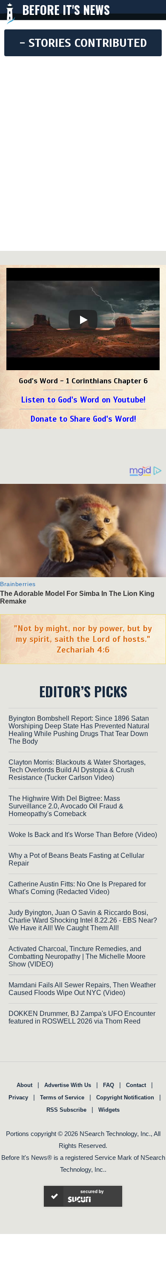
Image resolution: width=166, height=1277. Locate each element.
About (24, 1085)
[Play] (83, 320)
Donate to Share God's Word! (83, 419)
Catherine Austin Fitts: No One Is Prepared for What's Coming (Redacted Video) (77, 887)
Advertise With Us (67, 1085)
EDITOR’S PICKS (83, 691)
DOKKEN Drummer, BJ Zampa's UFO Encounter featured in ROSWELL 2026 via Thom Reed (82, 1017)
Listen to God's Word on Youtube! (83, 400)
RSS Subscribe (66, 1110)
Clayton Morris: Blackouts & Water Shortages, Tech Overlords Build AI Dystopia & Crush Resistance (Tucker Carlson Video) (77, 770)
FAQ (108, 1085)
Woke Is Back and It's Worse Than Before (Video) (83, 834)
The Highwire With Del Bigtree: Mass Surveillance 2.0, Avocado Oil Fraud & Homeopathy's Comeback (66, 806)
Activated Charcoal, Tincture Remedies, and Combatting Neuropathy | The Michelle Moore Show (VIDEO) (77, 956)
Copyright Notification (125, 1097)
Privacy (18, 1097)
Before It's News (66, 9)
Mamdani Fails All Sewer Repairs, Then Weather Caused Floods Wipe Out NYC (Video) (82, 988)
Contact (136, 1085)
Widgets (109, 1110)
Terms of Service (62, 1097)
